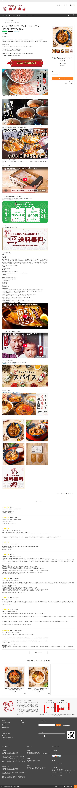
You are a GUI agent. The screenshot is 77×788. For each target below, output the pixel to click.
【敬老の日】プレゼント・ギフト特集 (12, 22)
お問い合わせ (12, 15)
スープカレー (8, 19)
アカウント (73, 1)
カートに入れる (63, 78)
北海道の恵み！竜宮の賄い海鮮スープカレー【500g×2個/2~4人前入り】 (14, 689)
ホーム (3, 19)
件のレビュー (17, 31)
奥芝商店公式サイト (20, 15)
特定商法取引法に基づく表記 (7, 737)
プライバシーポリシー (6, 739)
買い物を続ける (70, 493)
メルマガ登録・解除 (30, 15)
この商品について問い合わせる (61, 493)
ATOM (6, 735)
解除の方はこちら (66, 725)
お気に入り (63, 65)
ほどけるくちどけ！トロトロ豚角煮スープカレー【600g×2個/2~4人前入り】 (38, 689)
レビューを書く (39, 652)
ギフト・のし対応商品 (10, 20)
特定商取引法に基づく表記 (69, 83)
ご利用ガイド (5, 15)
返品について (71, 81)
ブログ (3, 731)
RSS (3, 735)
